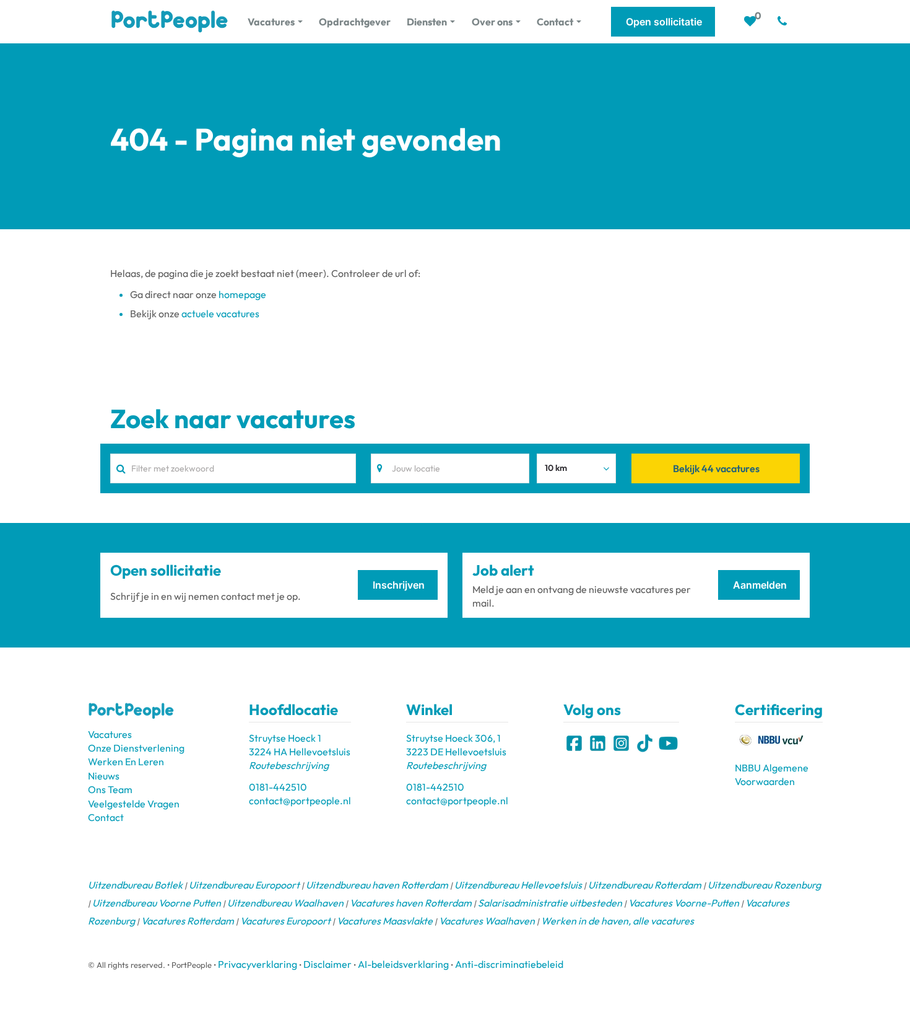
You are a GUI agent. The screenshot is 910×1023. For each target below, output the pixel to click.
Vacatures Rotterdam (187, 921)
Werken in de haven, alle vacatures (617, 921)
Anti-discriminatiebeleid (509, 964)
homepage (242, 294)
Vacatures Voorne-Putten (683, 903)
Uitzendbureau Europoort (244, 885)
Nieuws (103, 776)
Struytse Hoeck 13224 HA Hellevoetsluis (299, 752)
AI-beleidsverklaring (403, 964)
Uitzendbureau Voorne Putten (156, 903)
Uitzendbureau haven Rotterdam (377, 885)
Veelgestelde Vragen (134, 803)
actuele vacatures (220, 313)
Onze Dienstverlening (136, 748)
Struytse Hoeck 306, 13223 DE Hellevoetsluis (456, 752)
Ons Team (110, 789)
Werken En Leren (126, 761)
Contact (106, 817)
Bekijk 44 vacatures (716, 468)
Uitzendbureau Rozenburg (764, 885)
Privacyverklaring (257, 964)
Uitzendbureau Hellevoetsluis (518, 885)
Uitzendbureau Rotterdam (644, 885)
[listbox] (576, 468)
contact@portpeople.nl (300, 800)
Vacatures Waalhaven (487, 921)
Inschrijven (399, 585)
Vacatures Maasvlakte (385, 921)
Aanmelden (760, 585)
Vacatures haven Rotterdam (411, 903)
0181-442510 (278, 787)
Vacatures (110, 734)
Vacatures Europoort (285, 921)
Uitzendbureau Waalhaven (285, 903)
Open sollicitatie (664, 21)
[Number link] (784, 21)
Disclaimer (327, 964)
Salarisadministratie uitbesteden (550, 903)
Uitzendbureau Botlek (135, 885)
